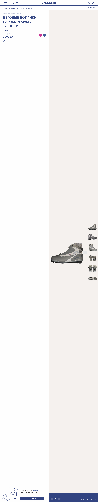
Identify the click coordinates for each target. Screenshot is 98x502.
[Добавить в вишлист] (4, 41)
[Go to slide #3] (92, 247)
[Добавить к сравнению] (8, 41)
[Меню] (5, 2)
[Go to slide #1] (92, 227)
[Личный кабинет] (85, 3)
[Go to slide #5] (92, 268)
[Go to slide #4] (92, 258)
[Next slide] (85, 252)
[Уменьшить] (52, 499)
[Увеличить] (59, 499)
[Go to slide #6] (92, 278)
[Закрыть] (42, 490)
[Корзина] (94, 3)
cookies (35, 490)
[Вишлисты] (89, 3)
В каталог (91, 8)
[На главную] (49, 3)
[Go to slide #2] (92, 237)
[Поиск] (12, 2)
